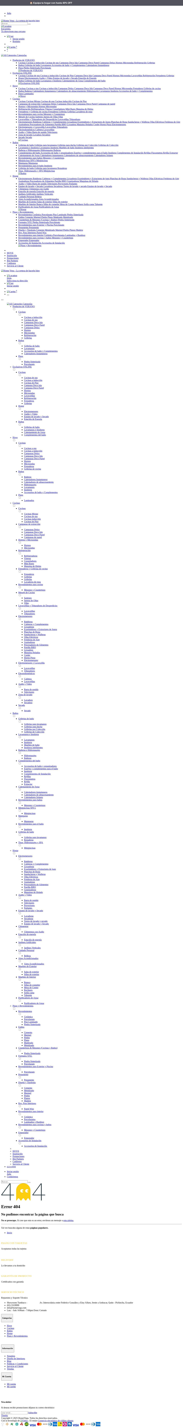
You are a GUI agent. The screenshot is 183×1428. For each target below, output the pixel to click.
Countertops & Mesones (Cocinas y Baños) (38, 220)
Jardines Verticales (44, 194)
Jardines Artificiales (27, 194)
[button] (94, 283)
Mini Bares (70, 109)
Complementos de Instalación (130, 153)
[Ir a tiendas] (91, 26)
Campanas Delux (108, 63)
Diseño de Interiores (16, 1358)
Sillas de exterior (60, 202)
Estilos (21, 217)
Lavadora (37, 135)
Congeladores (58, 109)
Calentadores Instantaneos (44, 91)
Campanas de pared (106, 104)
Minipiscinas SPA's (27, 160)
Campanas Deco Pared (89, 63)
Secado (21, 137)
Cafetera (39, 129)
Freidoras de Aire (172, 122)
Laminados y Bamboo (75, 235)
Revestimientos (25, 214)
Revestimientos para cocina (30, 114)
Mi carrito (11, 1386)
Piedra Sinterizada (32, 68)
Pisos (21, 68)
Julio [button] (9, 13)
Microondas (128, 63)
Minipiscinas (42, 160)
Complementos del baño (95, 81)
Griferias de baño (33, 81)
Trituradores (74, 119)
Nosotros (11, 1356)
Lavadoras (49, 186)
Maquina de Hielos (84, 109)
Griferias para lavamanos (45, 145)
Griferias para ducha (66, 145)
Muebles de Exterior (27, 202)
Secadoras (58, 186)
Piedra (44, 217)
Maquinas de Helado (89, 181)
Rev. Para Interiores (27, 232)
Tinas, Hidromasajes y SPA (30, 171)
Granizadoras (73, 181)
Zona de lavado (25, 135)
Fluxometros (157, 153)
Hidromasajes (93, 91)
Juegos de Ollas (50, 117)
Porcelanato (45, 68)
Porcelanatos (59, 235)
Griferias (151, 63)
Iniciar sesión (18, 39)
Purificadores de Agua (28, 207)
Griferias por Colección (87, 145)
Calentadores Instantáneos (97, 65)
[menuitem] (10, 253)
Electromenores (32, 78)
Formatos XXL (25, 222)
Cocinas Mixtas (33, 101)
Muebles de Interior (27, 204)
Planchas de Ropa (119, 122)
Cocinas (22, 63)
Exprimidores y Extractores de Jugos (94, 122)
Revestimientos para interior (31, 235)
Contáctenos (12, 1176)
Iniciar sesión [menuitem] (13, 286)
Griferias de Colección (108, 145)
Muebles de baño (67, 147)
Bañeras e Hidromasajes (29, 150)
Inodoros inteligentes (84, 147)
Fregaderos (161, 75)
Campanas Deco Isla (68, 63)
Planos (72, 230)
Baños (21, 65)
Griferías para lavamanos (45, 168)
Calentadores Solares (103, 155)
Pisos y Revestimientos (23, 1006)
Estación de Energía (87, 78)
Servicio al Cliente (15, 1366)
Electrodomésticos (26, 129)
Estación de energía (27, 191)
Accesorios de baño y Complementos (69, 65)
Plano (50, 217)
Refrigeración (140, 63)
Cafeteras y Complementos (54, 122)
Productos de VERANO (24, 306)
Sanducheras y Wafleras (139, 122)
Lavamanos (46, 65)
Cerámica (37, 214)
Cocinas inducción (63, 101)
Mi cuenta (11, 1384)
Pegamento (23, 227)
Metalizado (68, 217)
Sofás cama (89, 204)
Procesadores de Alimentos (42, 124)
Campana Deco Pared (103, 75)
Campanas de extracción (29, 104)
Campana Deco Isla (83, 75)
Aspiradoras (24, 124)
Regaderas (62, 168)
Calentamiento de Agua (73, 81)
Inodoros (115, 91)
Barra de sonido (39, 132)
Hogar (21, 78)
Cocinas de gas (52, 63)
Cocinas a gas (32, 88)
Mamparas (23, 163)
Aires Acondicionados (28, 199)
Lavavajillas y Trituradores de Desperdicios (38, 119)
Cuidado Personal (26, 196)
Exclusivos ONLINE (22, 367)
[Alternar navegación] (8, 294)
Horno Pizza (106, 124)
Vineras (48, 109)
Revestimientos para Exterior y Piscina (36, 225)
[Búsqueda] (29, 24)
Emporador (23, 240)
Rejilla (166, 153)
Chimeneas (23, 189)
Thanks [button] (4, 1415)
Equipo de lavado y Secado (65, 78)
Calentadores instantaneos (52, 155)
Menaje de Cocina (26, 117)
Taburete (99, 204)
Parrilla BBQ (61, 124)
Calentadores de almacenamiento (71, 91)
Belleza (38, 196)
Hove (15, 437)
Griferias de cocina (152, 88)
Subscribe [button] (32, 1412)
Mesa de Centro (67, 204)
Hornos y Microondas (28, 106)
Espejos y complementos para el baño (91, 153)
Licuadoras (72, 122)
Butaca (39, 204)
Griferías (71, 111)
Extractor (174, 153)
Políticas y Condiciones (17, 1363)
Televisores (52, 132)
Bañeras (28, 91)
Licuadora (72, 124)
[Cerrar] (2, 299)
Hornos (119, 63)
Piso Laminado (60, 214)
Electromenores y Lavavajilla (31, 127)
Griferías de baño (33, 65)
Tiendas (10, 1369)
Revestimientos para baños (30, 158)
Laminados (29, 93)
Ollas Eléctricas (157, 122)
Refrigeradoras (38, 109)
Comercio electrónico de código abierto (55, 1420)
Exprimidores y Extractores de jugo (93, 178)
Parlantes (73, 184)
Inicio (9, 1232)
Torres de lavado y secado (75, 186)
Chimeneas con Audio (39, 189)
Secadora (46, 135)
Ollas (60, 117)
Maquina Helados (85, 124)
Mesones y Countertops (54, 114)
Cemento (29, 217)
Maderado (58, 217)
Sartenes (39, 117)
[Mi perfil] (10, 36)
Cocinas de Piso (66, 75)
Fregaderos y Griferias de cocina (33, 111)
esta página (68, 1220)
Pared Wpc (42, 232)
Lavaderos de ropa (84, 111)
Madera (79, 230)
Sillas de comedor (51, 204)
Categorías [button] (21, 55)
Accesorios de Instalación (30, 243)
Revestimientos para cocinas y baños (35, 238)
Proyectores (63, 184)
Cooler (96, 124)
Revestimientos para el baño (31, 165)
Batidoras (37, 122)
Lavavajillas (137, 75)
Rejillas (147, 153)
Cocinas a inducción (35, 63)
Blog (9, 1361)
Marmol (37, 217)
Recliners (79, 204)
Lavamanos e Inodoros (51, 81)
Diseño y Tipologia (27, 230)
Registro (16, 41)
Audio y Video (46, 78)
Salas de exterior (45, 202)
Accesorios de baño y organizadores (57, 153)
